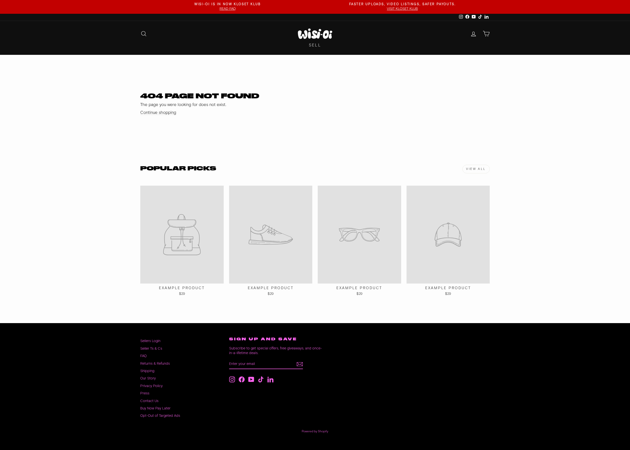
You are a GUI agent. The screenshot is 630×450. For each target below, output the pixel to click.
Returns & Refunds (155, 363)
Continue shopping (158, 112)
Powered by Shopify (315, 431)
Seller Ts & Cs (151, 348)
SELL (315, 45)
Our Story (148, 378)
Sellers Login (150, 341)
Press (144, 393)
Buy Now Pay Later (155, 408)
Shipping (147, 371)
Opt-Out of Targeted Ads (160, 415)
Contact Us (149, 401)
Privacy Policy (151, 386)
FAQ (143, 356)
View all (476, 169)
